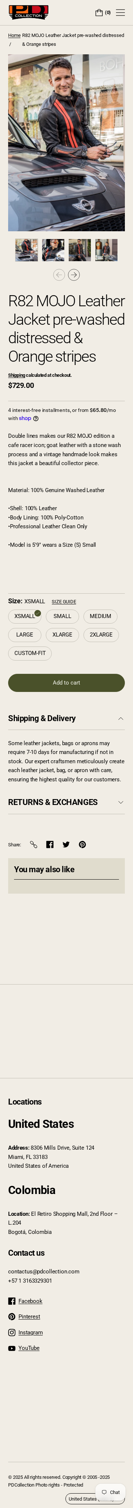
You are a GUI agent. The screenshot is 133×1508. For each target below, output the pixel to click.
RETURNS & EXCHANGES (53, 802)
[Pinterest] (82, 844)
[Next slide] (74, 275)
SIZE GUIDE (64, 601)
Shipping (16, 375)
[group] (26, 250)
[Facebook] (50, 844)
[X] (66, 844)
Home (14, 35)
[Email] (33, 844)
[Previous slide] (59, 275)
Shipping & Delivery (42, 718)
